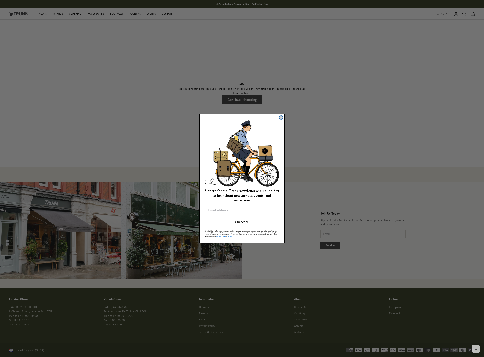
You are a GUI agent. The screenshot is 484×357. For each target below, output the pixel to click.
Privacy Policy (221, 236)
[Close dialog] (281, 117)
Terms (229, 236)
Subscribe (242, 222)
